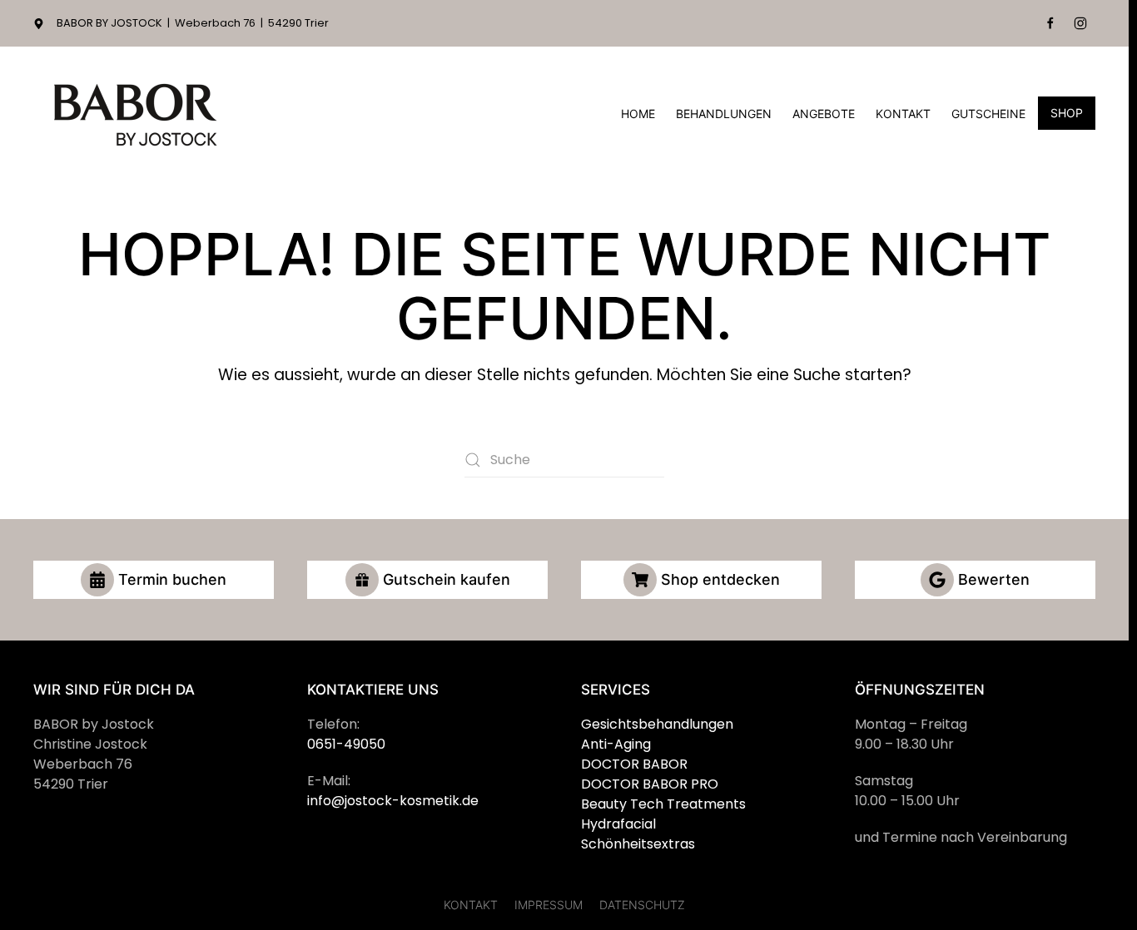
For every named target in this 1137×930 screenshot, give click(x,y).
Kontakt (903, 113)
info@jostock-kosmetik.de (393, 800)
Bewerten (994, 579)
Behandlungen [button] (724, 113)
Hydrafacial (618, 824)
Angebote (823, 113)
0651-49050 (346, 744)
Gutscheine (988, 113)
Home (638, 113)
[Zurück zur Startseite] (137, 114)
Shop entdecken (720, 579)
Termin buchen (172, 579)
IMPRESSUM (548, 905)
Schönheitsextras (638, 843)
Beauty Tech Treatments (663, 804)
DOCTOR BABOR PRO (649, 784)
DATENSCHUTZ (642, 905)
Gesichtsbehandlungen (657, 724)
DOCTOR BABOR (634, 764)
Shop (1066, 113)
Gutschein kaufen (446, 579)
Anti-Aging (616, 744)
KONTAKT (471, 905)
